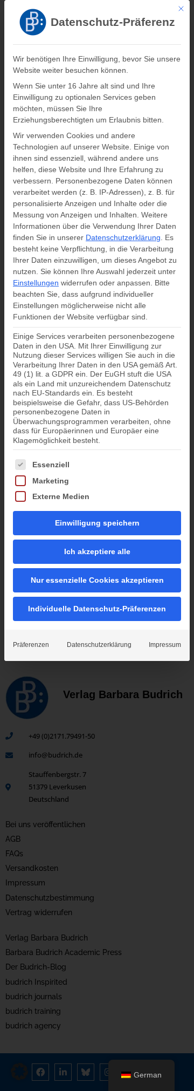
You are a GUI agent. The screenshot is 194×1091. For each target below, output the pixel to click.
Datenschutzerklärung (123, 237)
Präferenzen (31, 645)
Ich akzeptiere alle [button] (97, 551)
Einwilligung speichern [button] (97, 523)
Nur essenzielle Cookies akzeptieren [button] (97, 580)
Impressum (165, 645)
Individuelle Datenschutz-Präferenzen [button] (97, 608)
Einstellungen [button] (36, 282)
